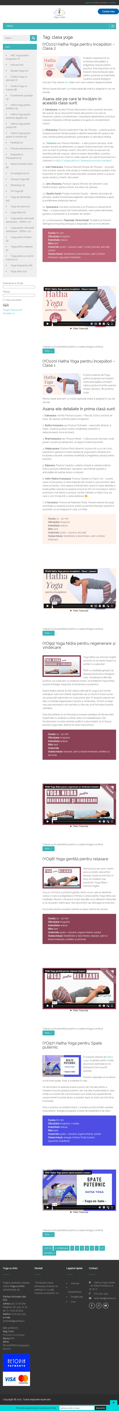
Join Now (112, 2)
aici (66, 82)
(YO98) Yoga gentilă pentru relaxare (75, 859)
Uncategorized (18, 173)
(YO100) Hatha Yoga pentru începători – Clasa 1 (79, 363)
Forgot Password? (13, 310)
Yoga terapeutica (19, 265)
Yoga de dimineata (20, 197)
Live (73, 1301)
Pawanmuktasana (20, 148)
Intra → (48, 351)
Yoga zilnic (16, 271)
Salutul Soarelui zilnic (21, 164)
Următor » (49, 1253)
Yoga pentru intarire (20, 237)
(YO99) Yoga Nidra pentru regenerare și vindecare (79, 645)
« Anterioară (61, 1248)
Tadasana (51, 143)
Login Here (89, 2)
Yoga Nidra (16, 212)
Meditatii (15, 142)
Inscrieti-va (9, 313)
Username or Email (13, 283)
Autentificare (74, 1291)
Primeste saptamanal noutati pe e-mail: (36, 1408)
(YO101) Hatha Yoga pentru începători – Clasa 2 (79, 46)
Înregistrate (77, 1296)
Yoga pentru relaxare (21, 246)
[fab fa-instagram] (99, 1305)
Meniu (10, 26)
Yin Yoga (15, 191)
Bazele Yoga (17, 70)
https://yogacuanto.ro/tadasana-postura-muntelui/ (83, 160)
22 (102, 1248)
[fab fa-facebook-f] (92, 1305)
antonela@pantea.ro (105, 1298)
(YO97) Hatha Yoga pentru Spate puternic (72, 1045)
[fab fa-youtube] (106, 1305)
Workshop (15, 185)
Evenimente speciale (21, 95)
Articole (14, 64)
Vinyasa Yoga (17, 179)
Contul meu (108, 11)
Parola (6, 291)
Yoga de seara (18, 206)
